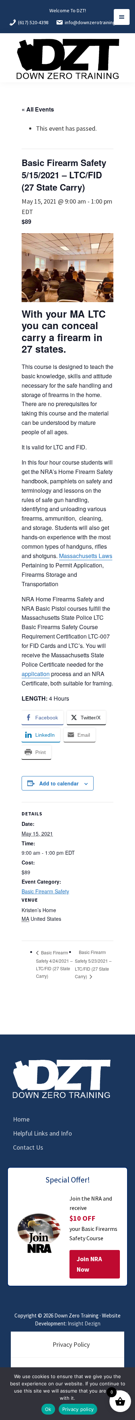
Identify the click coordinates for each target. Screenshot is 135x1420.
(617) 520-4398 (33, 22)
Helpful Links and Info (42, 1133)
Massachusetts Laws (85, 556)
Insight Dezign (84, 1323)
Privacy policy (78, 1409)
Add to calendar (58, 783)
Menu (122, 17)
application (36, 674)
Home (21, 1119)
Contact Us (28, 1147)
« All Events (38, 109)
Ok (48, 1409)
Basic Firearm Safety (45, 891)
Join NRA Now (89, 1264)
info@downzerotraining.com (95, 22)
